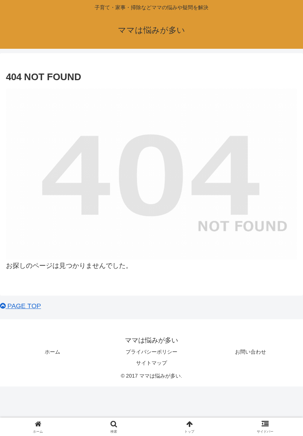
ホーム (52, 352)
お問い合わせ (250, 352)
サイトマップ (151, 363)
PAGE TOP (23, 306)
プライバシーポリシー (151, 352)
